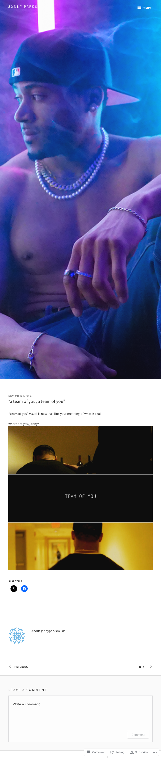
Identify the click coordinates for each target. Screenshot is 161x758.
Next (113, 666)
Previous (18, 666)
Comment (138, 734)
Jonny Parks (23, 6)
